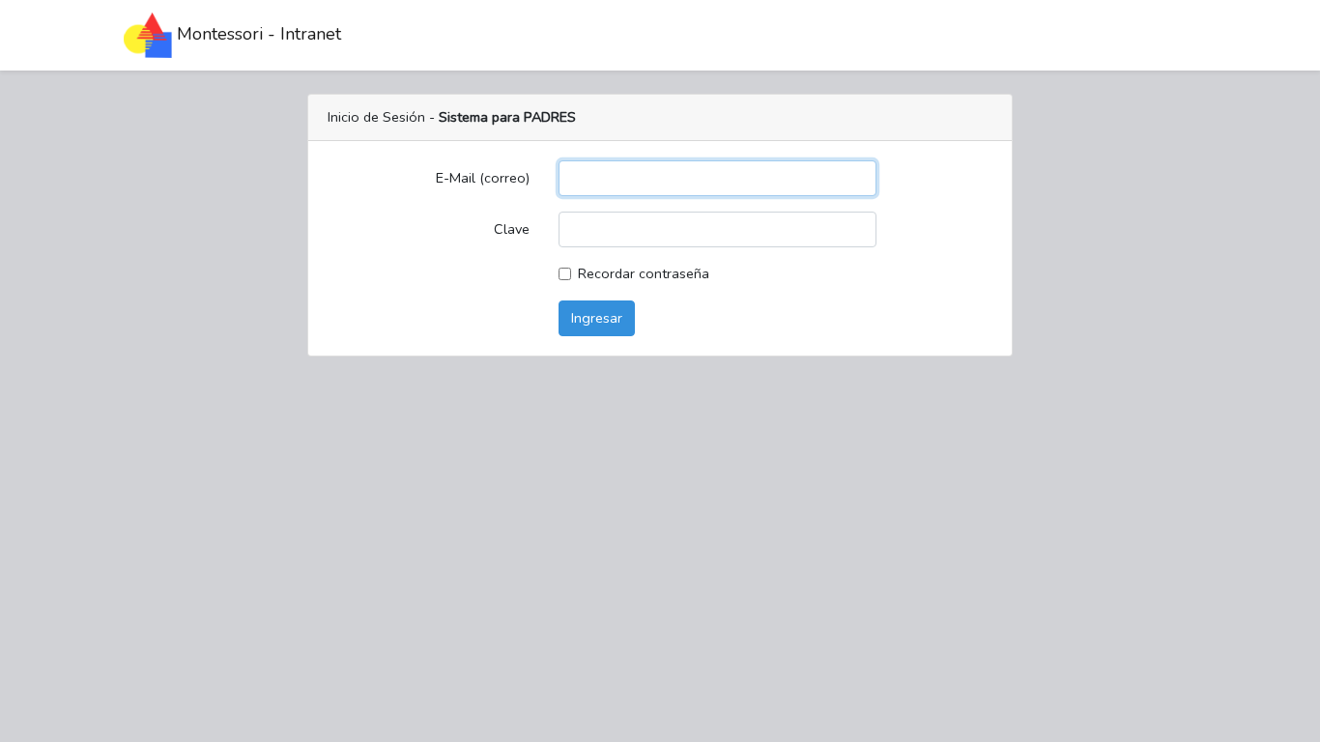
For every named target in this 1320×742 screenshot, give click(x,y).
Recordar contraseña (643, 273)
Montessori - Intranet (256, 33)
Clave (512, 229)
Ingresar (596, 318)
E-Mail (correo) (483, 177)
